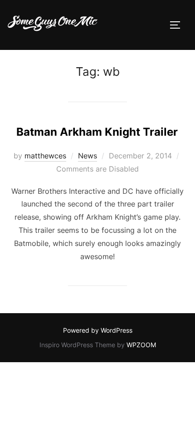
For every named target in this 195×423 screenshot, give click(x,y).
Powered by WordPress (97, 330)
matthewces (45, 155)
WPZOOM (141, 345)
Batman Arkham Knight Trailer (97, 131)
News (87, 155)
